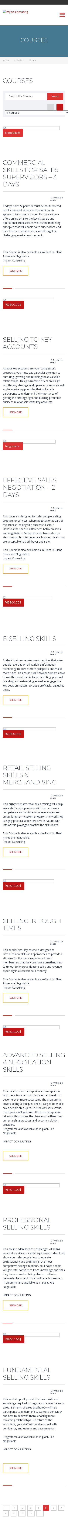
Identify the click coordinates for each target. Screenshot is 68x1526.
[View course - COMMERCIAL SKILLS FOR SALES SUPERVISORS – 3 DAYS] (31, 141)
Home (6, 60)
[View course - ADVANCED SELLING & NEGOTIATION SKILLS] (31, 1037)
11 (31, 1513)
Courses (19, 60)
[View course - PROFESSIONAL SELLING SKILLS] (31, 1198)
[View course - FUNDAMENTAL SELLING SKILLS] (31, 1348)
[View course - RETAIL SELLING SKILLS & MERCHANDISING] (31, 744)
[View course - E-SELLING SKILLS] (31, 614)
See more (15, 270)
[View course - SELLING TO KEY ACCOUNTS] (31, 315)
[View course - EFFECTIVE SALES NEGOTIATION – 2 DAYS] (31, 457)
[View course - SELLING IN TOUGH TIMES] (31, 896)
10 (22, 1513)
